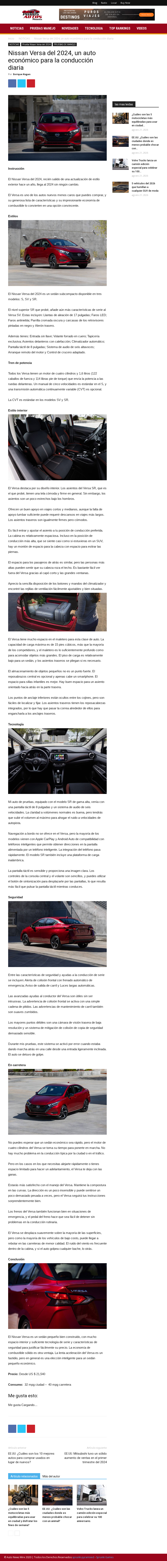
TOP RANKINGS (119, 28)
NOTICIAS (17, 28)
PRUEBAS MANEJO (42, 28)
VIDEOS (142, 28)
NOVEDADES (70, 28)
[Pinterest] (146, 3)
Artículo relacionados (24, 1476)
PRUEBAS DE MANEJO (65, 44)
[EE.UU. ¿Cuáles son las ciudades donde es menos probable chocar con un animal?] (57, 1495)
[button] (158, 29)
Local (114, 2)
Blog (94, 2)
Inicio (11, 38)
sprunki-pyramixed (83, 1557)
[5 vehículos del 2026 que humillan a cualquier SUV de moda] (120, 187)
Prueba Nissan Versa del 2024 (36, 44)
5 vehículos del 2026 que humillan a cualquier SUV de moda (145, 187)
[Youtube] (160, 3)
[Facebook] (140, 3)
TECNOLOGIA (94, 28)
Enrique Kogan (22, 74)
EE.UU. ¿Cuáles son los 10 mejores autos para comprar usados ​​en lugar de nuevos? (31, 1458)
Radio (104, 2)
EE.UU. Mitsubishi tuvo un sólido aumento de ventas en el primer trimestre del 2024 (85, 1458)
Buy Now (125, 2)
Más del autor (51, 1476)
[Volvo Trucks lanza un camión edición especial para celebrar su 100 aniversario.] (92, 1495)
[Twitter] (153, 3)
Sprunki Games (104, 1557)
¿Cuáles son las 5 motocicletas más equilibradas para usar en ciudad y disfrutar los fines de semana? (22, 1517)
